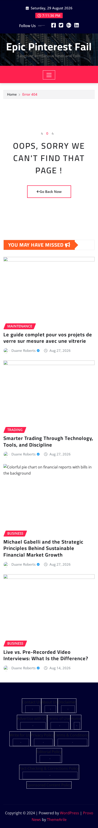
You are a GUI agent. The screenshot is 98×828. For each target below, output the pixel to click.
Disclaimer (67, 702)
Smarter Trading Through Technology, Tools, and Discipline (48, 441)
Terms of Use (58, 718)
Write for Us (20, 735)
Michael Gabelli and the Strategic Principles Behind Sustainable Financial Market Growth (43, 548)
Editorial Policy (49, 751)
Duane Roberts (23, 350)
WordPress (69, 812)
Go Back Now (51, 191)
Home (12, 94)
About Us (49, 702)
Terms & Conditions (71, 735)
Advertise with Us (32, 718)
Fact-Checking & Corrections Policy (49, 768)
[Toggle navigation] (49, 74)
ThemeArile (57, 819)
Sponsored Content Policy (49, 784)
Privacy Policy (42, 735)
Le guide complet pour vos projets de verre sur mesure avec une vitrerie (47, 338)
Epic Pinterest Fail (49, 46)
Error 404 (29, 94)
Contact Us (31, 702)
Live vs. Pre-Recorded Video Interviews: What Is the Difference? (45, 655)
